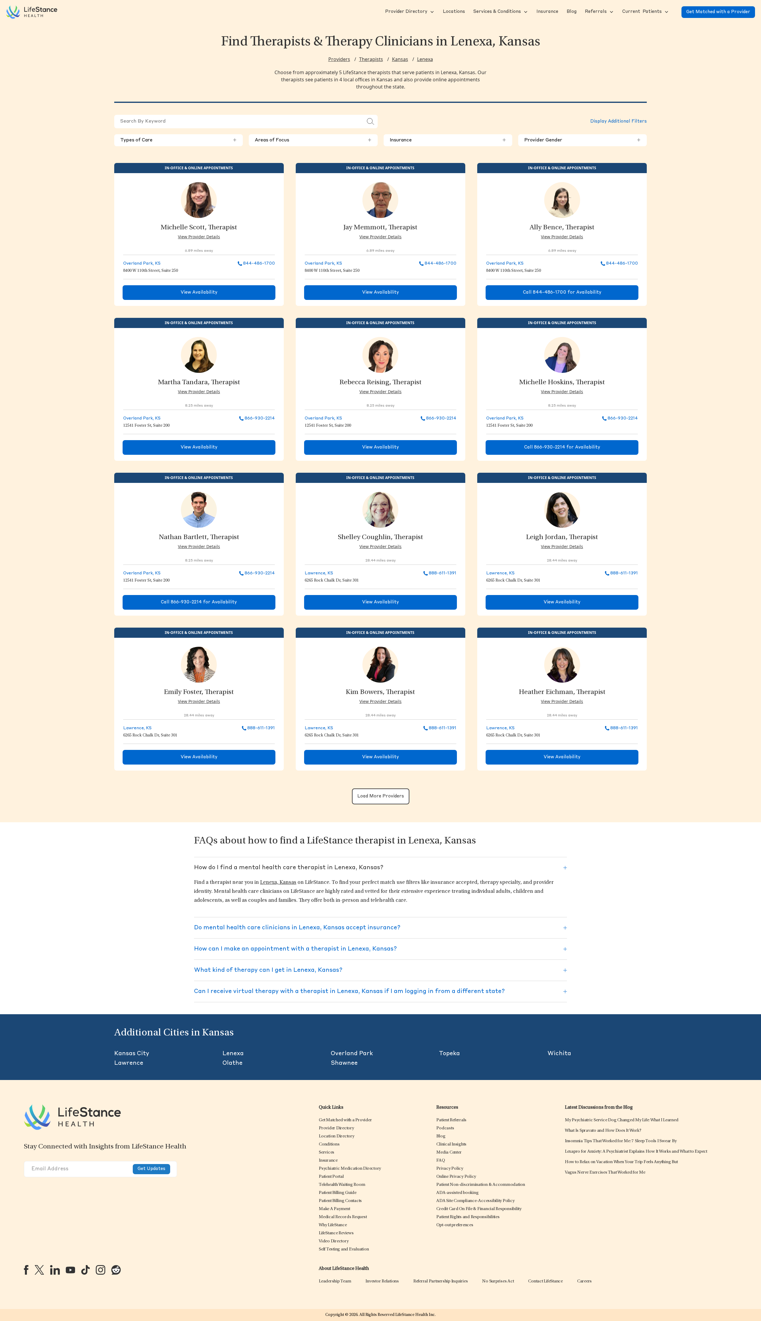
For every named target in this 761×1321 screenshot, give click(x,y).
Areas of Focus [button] (313, 140)
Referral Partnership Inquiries (440, 1281)
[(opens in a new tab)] (26, 1270)
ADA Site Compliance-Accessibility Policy (475, 1201)
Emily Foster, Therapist (199, 692)
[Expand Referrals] (610, 12)
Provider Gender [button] (582, 140)
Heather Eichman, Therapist (562, 692)
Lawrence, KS (319, 573)
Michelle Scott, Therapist (199, 227)
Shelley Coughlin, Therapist (380, 537)
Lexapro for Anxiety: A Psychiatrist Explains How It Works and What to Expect (636, 1151)
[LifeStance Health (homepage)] (31, 12)
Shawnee (344, 1063)
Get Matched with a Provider (718, 12)
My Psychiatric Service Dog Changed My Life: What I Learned (621, 1120)
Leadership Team (335, 1281)
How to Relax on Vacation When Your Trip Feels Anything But (621, 1162)
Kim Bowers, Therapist (380, 692)
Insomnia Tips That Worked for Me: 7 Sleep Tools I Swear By (621, 1141)
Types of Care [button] (178, 140)
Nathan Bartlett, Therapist (199, 537)
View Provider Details (199, 237)
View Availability (199, 292)
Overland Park (352, 1054)
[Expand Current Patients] (666, 12)
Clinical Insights (451, 1144)
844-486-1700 (259, 263)
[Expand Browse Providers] (431, 12)
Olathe (232, 1063)
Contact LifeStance (545, 1281)
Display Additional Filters (618, 121)
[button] (405, 12)
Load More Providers (380, 796)
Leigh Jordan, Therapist (562, 537)
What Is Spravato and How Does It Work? (603, 1130)
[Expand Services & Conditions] (525, 12)
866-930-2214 (260, 418)
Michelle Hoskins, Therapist (562, 382)
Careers (584, 1281)
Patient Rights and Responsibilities (467, 1217)
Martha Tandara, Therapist (199, 382)
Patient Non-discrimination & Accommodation (480, 1185)
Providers (339, 59)
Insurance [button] (448, 140)
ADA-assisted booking (457, 1193)
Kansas (400, 59)
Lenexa (425, 59)
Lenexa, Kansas (278, 882)
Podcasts (445, 1128)
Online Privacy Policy (456, 1176)
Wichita (559, 1054)
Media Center (448, 1152)
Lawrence (128, 1063)
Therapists (371, 59)
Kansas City (131, 1054)
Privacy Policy (449, 1168)
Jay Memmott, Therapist (380, 227)
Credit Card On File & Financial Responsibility (478, 1209)
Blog (440, 1136)
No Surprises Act (498, 1281)
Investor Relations (382, 1281)
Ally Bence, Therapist (562, 227)
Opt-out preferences (454, 1225)
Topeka (449, 1054)
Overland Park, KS (142, 263)
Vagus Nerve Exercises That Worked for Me (605, 1172)
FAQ (440, 1160)
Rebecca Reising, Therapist (380, 382)
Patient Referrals (451, 1120)
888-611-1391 (442, 573)
